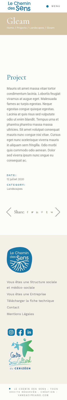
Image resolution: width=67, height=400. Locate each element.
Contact (13, 307)
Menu (55, 6)
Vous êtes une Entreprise (26, 294)
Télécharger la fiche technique (30, 301)
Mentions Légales (20, 314)
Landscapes (15, 188)
